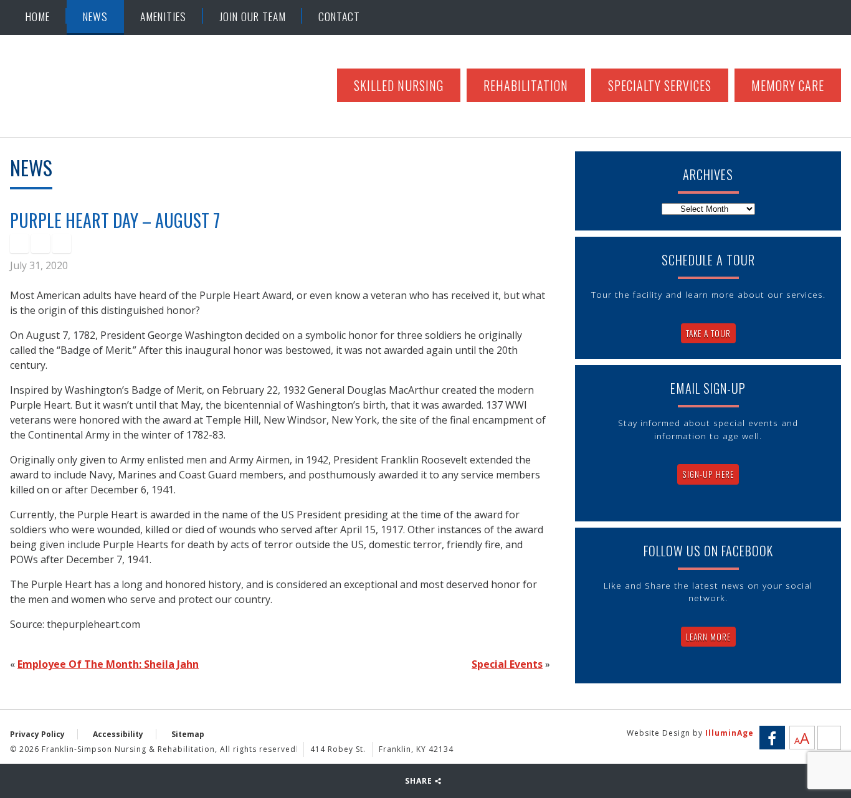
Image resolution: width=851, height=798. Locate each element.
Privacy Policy (37, 734)
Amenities (163, 16)
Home (38, 16)
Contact (339, 16)
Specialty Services (659, 85)
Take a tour (708, 333)
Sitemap (187, 734)
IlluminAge (729, 733)
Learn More (708, 636)
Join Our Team (252, 16)
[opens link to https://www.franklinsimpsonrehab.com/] (159, 88)
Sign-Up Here (708, 474)
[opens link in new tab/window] (19, 243)
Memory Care (787, 85)
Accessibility (118, 734)
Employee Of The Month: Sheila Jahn (108, 664)
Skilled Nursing (399, 85)
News (95, 16)
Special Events (507, 664)
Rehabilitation (525, 85)
